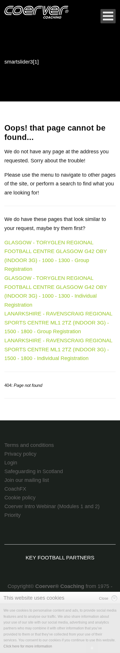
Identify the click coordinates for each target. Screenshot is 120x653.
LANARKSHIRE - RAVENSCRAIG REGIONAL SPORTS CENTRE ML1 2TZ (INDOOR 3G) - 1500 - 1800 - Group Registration (58, 322)
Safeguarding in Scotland (33, 471)
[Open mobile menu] (108, 16)
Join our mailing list (26, 480)
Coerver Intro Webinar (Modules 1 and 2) (52, 506)
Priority (12, 515)
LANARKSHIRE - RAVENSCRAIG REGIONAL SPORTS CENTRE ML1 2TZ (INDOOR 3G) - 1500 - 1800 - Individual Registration (58, 349)
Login (10, 463)
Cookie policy (20, 498)
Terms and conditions (29, 445)
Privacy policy (20, 454)
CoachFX (15, 489)
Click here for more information (27, 646)
